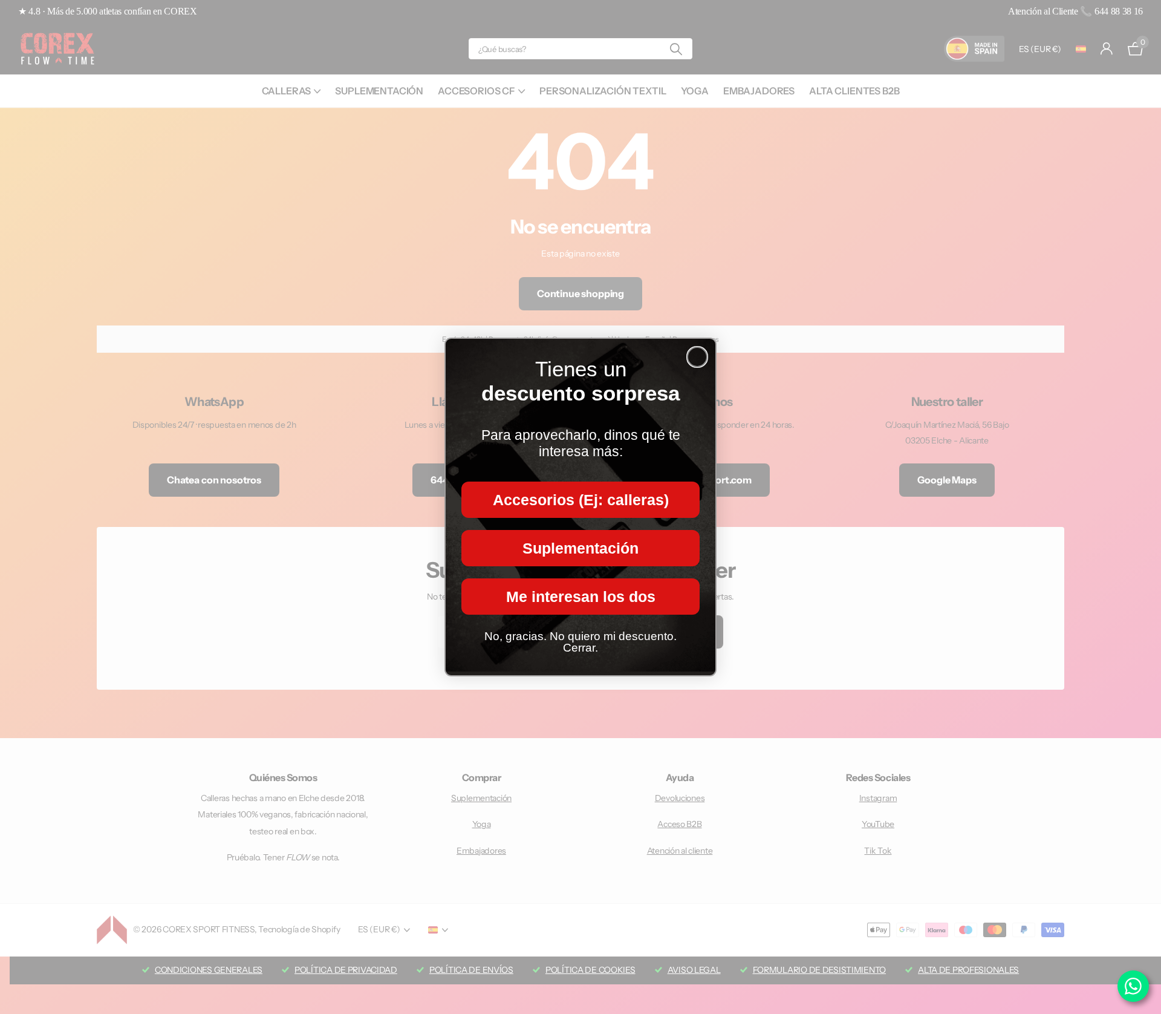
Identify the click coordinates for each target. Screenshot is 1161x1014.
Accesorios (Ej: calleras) (581, 499)
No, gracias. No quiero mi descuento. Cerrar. (580, 642)
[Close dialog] (697, 357)
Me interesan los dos (580, 596)
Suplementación (580, 548)
